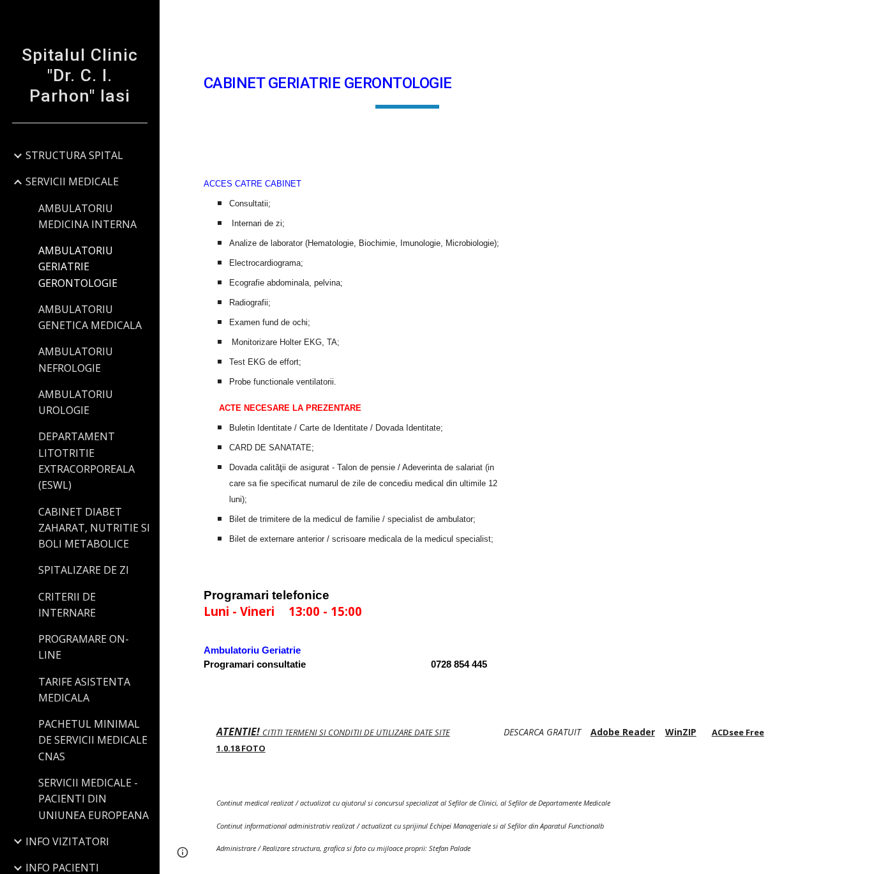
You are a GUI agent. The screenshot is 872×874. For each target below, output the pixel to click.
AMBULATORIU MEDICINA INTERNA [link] (87, 216)
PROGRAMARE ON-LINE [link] (83, 647)
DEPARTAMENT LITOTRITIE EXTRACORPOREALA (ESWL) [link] (86, 460)
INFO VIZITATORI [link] (67, 841)
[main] (408, 84)
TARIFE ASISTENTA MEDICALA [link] (84, 690)
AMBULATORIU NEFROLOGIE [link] (75, 359)
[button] (856, 18)
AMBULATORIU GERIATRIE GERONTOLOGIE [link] (77, 266)
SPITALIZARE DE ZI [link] (83, 570)
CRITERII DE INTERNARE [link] (67, 605)
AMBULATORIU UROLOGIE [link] (75, 402)
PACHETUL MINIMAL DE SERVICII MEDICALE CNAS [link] (92, 740)
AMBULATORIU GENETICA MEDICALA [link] (90, 317)
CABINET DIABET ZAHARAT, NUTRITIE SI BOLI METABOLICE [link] (94, 528)
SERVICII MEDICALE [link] (72, 181)
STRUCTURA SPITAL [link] (74, 155)
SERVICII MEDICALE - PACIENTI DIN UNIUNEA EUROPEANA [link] (93, 799)
